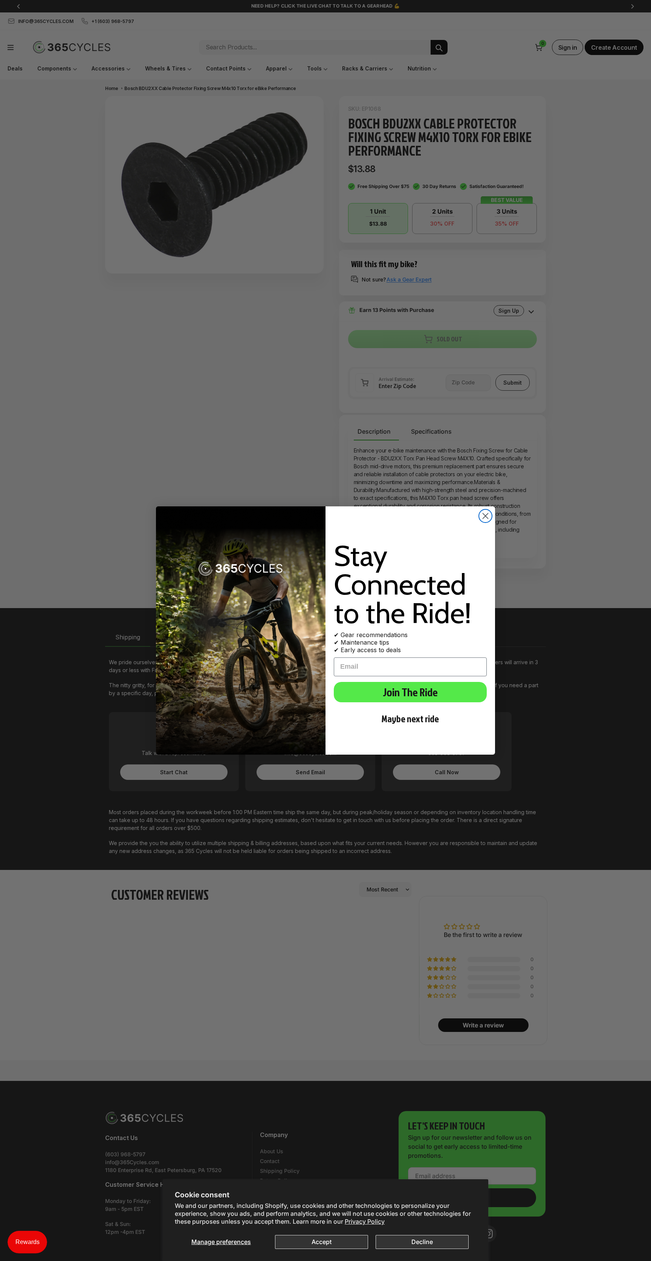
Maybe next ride (410, 718)
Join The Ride (410, 692)
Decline (422, 1242)
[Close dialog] (485, 516)
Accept (322, 1242)
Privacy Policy (365, 1221)
